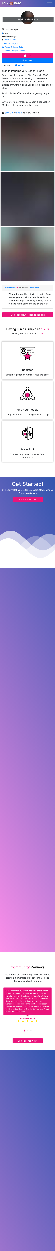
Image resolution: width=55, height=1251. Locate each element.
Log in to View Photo (28, 19)
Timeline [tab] (19, 65)
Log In (19, 112)
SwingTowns (35, 287)
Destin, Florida (10, 40)
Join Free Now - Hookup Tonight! (28, 314)
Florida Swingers (11, 43)
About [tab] (7, 65)
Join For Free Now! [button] (27, 499)
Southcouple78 (11, 287)
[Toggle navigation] (50, 3)
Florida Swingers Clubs (13, 47)
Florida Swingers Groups (14, 51)
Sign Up (9, 112)
